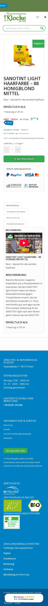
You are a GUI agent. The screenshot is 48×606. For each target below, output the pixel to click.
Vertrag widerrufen (15, 450)
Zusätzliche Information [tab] (16, 211)
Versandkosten (24, 133)
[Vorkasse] (13, 186)
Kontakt (7, 429)
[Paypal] (13, 175)
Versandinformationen (33, 466)
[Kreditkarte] (31, 175)
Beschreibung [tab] (12, 205)
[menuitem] (37, 17)
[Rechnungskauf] (31, 186)
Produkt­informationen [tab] (15, 224)
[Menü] (37, 17)
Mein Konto (8, 425)
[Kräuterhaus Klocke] (15, 17)
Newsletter (8, 438)
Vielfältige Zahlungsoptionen (18, 547)
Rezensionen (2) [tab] (13, 218)
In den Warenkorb (24, 158)
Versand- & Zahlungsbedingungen (17, 434)
